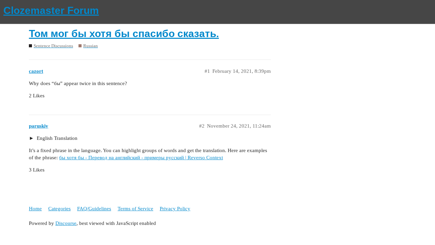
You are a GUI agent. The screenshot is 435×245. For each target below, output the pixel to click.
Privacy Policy (175, 208)
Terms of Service (135, 208)
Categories (59, 208)
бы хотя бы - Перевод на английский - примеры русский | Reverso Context (141, 157)
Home (35, 208)
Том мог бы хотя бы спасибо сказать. (124, 33)
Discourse (65, 223)
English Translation (56, 138)
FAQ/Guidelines (94, 208)
